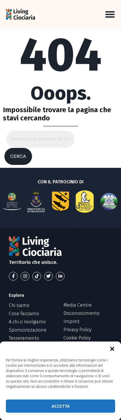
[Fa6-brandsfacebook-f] (13, 276)
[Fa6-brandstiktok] (36, 276)
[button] (112, 349)
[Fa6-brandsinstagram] (25, 276)
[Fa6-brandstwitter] (48, 276)
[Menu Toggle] (110, 14)
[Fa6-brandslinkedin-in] (60, 276)
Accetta (61, 406)
